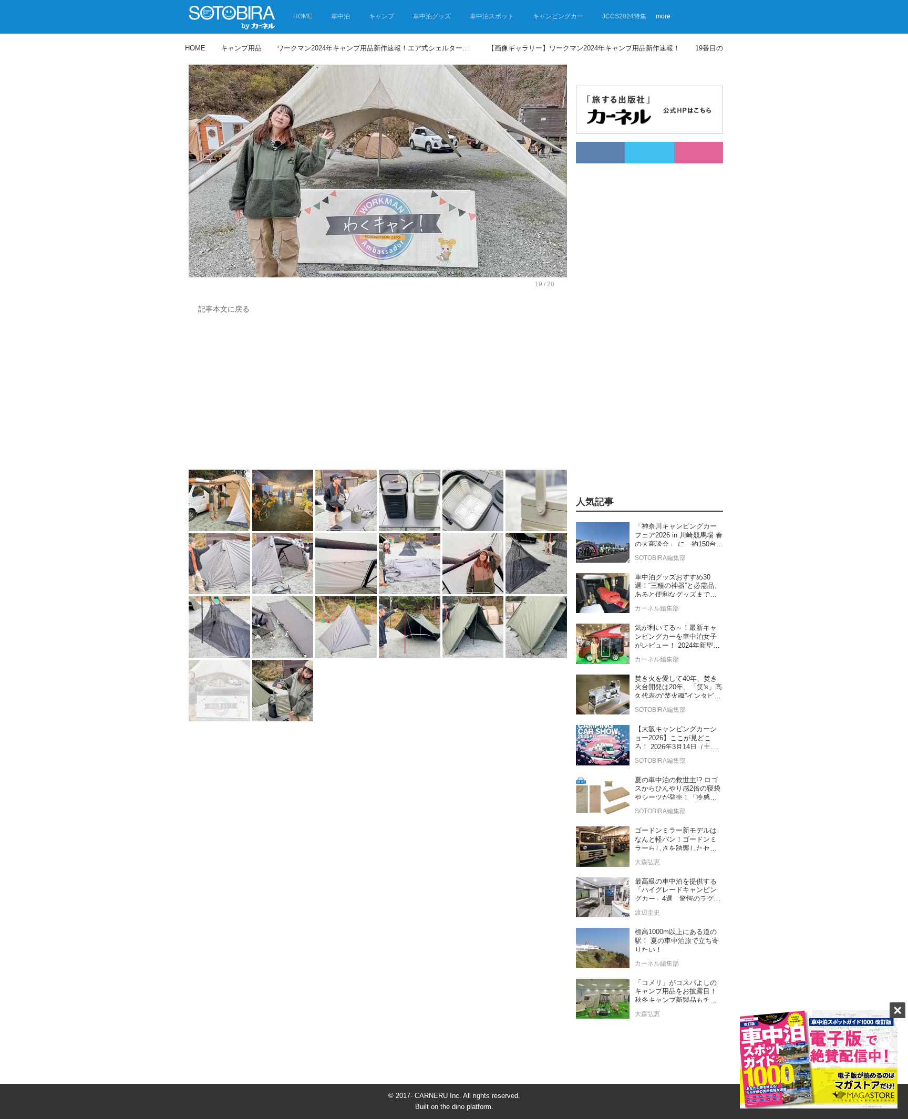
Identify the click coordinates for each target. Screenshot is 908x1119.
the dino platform (465, 1107)
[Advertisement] (378, 394)
